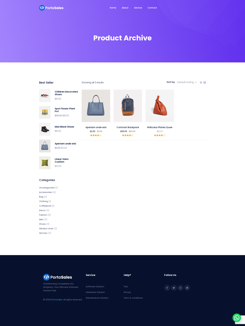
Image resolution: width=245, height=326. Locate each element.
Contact (152, 7)
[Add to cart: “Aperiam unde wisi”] (96, 119)
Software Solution (95, 286)
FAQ (126, 286)
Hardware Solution (95, 292)
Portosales (56, 299)
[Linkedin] (187, 288)
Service (138, 7)
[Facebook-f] (167, 288)
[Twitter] (174, 288)
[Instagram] (180, 288)
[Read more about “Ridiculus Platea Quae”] (160, 119)
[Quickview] (102, 119)
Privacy (127, 292)
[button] (90, 119)
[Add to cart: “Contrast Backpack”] (128, 119)
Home (113, 7)
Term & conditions (133, 297)
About (125, 7)
